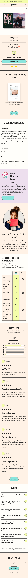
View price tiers (14, 47)
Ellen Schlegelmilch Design (14, 104)
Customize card (14, 61)
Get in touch (14, 568)
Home (3, 562)
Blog (14, 563)
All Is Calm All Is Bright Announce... (14, 102)
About (8, 562)
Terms (18, 562)
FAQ (13, 562)
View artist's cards (8, 197)
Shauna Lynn (14, 40)
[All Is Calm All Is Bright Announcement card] (14, 92)
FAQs (14, 549)
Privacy (24, 562)
